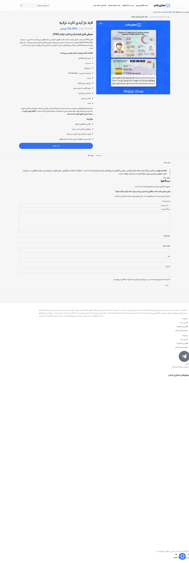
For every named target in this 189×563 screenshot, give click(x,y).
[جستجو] (21, 5)
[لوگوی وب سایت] (162, 5)
